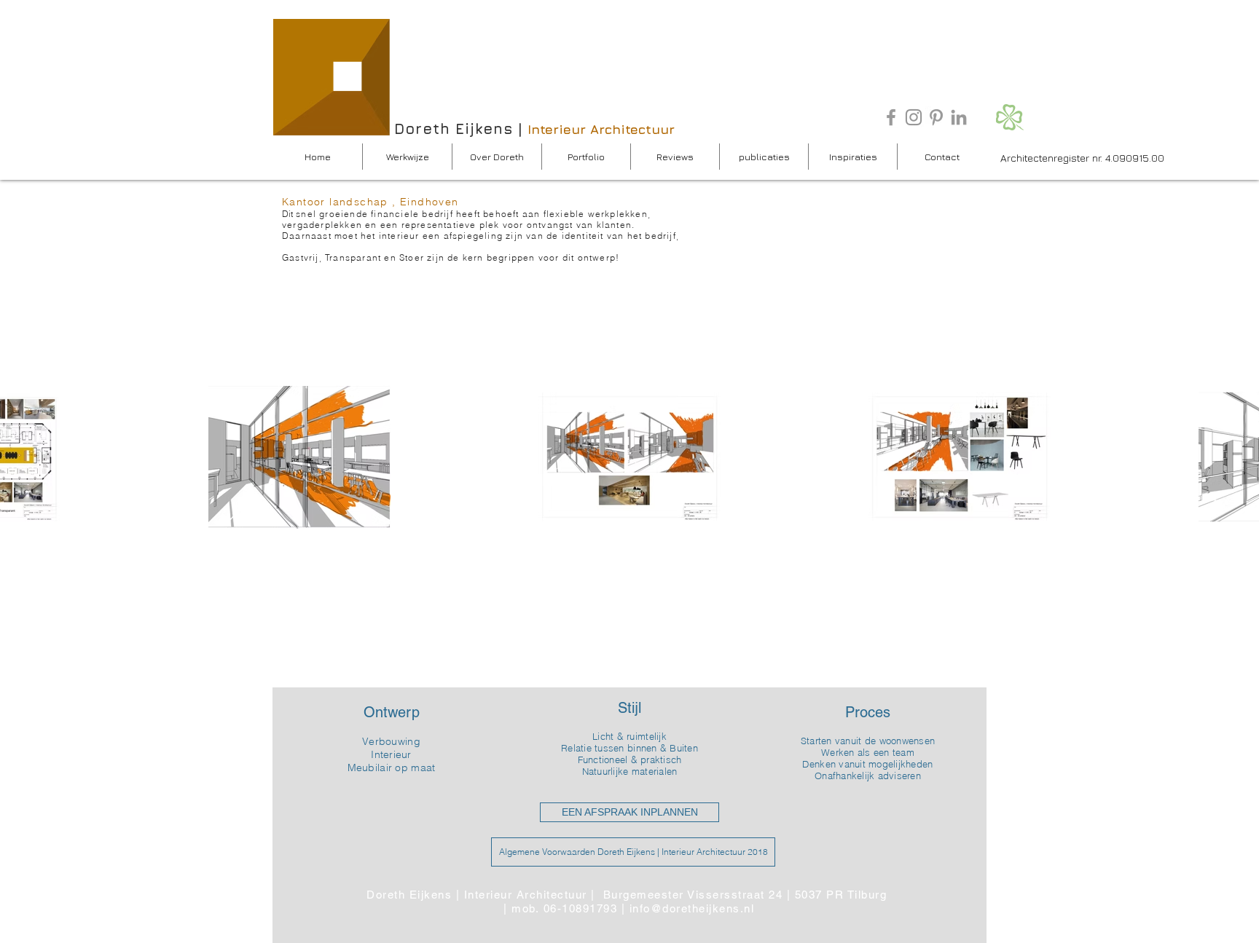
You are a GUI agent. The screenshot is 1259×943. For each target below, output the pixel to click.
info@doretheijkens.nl (692, 908)
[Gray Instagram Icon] (914, 117)
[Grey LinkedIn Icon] (959, 117)
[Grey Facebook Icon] (891, 117)
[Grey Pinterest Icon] (936, 117)
